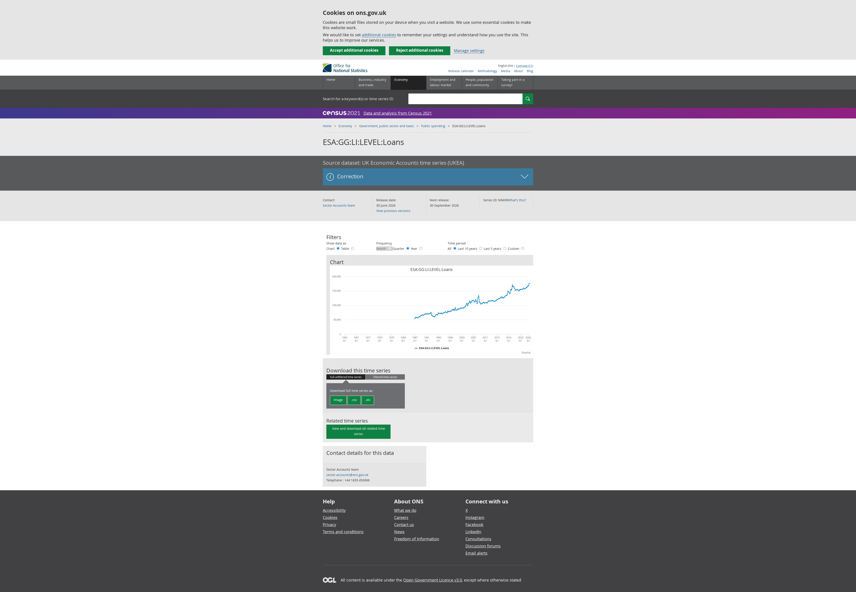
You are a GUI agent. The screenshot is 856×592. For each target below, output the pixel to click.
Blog (530, 71)
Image (338, 400)
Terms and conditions (343, 531)
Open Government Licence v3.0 (432, 580)
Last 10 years (468, 248)
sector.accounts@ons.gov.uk (347, 475)
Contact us (404, 524)
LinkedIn (473, 531)
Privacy (329, 524)
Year (414, 248)
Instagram (474, 517)
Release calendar (461, 71)
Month (381, 248)
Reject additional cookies (419, 50)
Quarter (399, 248)
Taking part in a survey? (513, 82)
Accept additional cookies (354, 50)
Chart (330, 248)
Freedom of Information (416, 538)
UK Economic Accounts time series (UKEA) (413, 162)
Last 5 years (493, 248)
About (518, 71)
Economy (345, 126)
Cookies (330, 517)
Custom (514, 248)
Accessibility (334, 510)
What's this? (517, 200)
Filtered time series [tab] (385, 377)
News (399, 531)
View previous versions (393, 211)
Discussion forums (483, 546)
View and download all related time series (358, 431)
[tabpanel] (365, 396)
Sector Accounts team (339, 205)
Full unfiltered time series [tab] (346, 377)
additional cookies (379, 34)
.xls (367, 400)
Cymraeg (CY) (524, 65)
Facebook (474, 524)
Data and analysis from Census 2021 (398, 113)
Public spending (433, 126)
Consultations (478, 538)
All (450, 248)
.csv (354, 400)
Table (345, 248)
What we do (405, 510)
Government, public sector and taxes (386, 126)
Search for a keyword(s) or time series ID (358, 98)
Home (331, 79)
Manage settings (469, 50)
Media (505, 71)
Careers (401, 517)
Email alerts (476, 553)
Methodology (487, 71)
